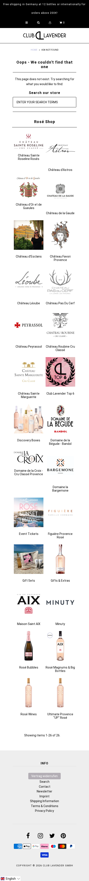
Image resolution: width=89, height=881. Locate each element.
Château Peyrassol (29, 346)
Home (34, 50)
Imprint (44, 796)
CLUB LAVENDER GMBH (58, 865)
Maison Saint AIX (28, 624)
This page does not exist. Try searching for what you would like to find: (44, 81)
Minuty (60, 624)
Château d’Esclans (29, 256)
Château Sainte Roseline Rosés (29, 157)
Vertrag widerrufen (44, 776)
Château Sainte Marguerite (29, 395)
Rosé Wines (29, 714)
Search (44, 781)
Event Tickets (28, 534)
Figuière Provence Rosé (60, 535)
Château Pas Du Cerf (60, 303)
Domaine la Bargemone (60, 488)
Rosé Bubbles (28, 667)
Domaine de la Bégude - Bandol (60, 442)
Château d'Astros (60, 170)
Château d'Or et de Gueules (29, 206)
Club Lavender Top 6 (60, 393)
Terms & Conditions (44, 806)
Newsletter (44, 791)
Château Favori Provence (60, 258)
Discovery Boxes (28, 440)
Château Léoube (28, 303)
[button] (10, 878)
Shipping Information (44, 801)
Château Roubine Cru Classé (60, 348)
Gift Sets (28, 580)
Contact (44, 786)
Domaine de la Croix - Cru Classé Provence (28, 472)
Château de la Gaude (60, 213)
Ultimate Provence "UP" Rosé (60, 715)
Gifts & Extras (60, 580)
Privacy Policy (44, 810)
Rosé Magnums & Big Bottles (60, 669)
